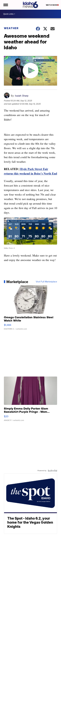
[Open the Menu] (5, 5)
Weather (11, 28)
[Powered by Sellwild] (52, 471)
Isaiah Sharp (21, 95)
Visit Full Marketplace (46, 282)
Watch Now (51, 5)
